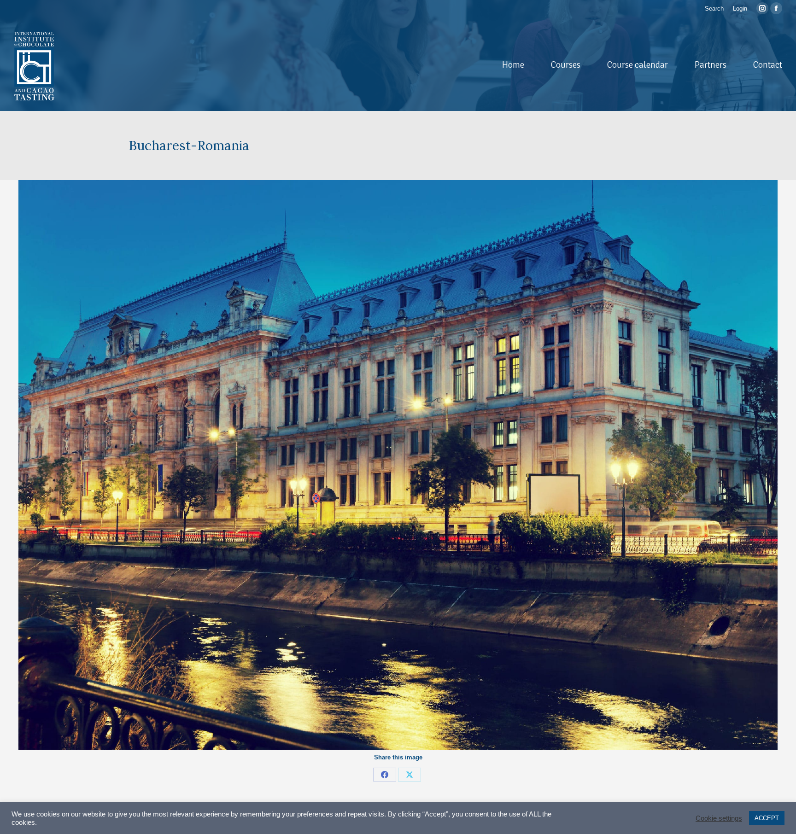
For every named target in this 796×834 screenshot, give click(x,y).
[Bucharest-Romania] (398, 465)
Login (740, 8)
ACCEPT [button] (767, 818)
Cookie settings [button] (719, 818)
